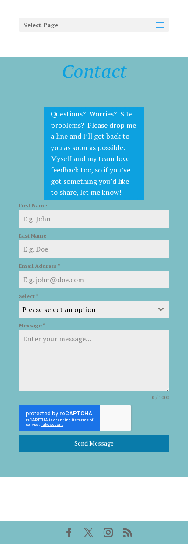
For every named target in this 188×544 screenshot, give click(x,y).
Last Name (32, 235)
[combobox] (94, 309)
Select (28, 296)
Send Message (94, 443)
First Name (33, 205)
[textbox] (86, 309)
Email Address (39, 266)
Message (32, 325)
